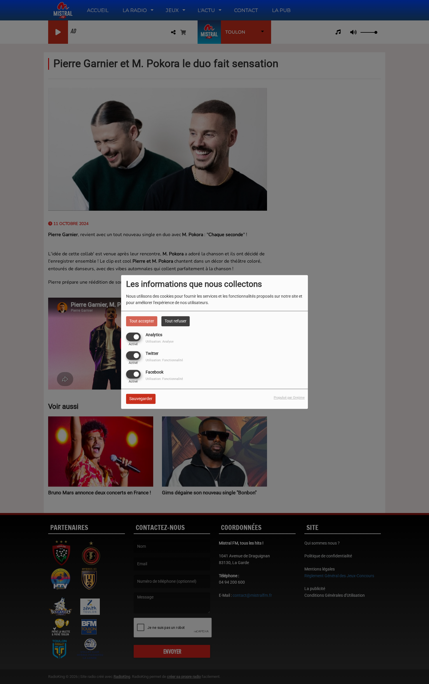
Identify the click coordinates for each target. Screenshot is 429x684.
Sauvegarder (140, 399)
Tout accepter (141, 321)
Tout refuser (175, 321)
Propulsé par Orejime (289, 398)
